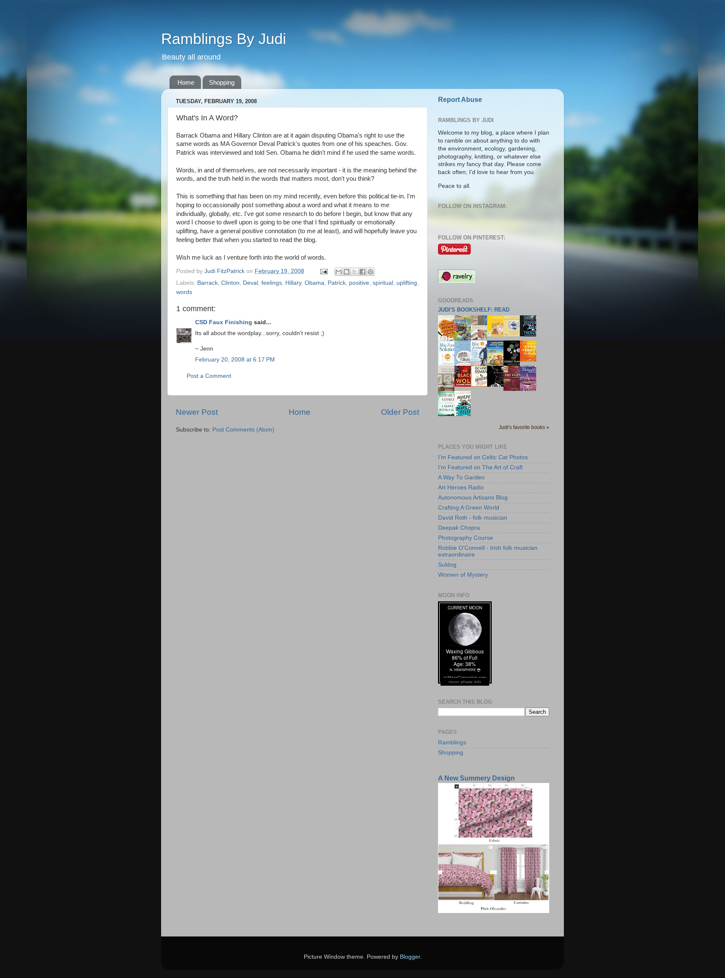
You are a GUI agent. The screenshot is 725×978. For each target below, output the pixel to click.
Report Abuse (460, 99)
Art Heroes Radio (461, 487)
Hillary (293, 283)
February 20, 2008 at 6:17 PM (235, 359)
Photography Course (465, 538)
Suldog (447, 565)
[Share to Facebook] (362, 272)
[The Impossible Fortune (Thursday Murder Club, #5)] (481, 385)
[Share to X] (354, 272)
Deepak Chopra (459, 528)
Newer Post (197, 412)
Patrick (337, 283)
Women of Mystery (463, 575)
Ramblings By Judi (223, 38)
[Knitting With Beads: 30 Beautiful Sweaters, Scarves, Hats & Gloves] (481, 338)
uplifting (406, 283)
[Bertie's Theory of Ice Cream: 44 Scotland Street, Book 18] (497, 334)
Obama (314, 283)
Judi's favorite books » (524, 427)
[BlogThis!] (346, 272)
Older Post (400, 412)
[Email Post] (323, 271)
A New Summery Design (476, 778)
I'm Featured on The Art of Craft (480, 467)
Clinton (230, 283)
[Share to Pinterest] (370, 272)
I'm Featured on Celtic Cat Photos (483, 457)
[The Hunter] (530, 359)
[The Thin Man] (497, 385)
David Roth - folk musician (472, 518)
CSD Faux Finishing (223, 322)
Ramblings (452, 742)
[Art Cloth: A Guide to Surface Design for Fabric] (513, 389)
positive (359, 283)
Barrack (207, 283)
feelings (271, 283)
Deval (250, 283)
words (184, 292)
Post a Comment (209, 376)
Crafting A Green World (468, 508)
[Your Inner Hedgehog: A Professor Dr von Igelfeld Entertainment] (513, 334)
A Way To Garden (461, 477)
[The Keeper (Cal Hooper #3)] (530, 334)
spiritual (383, 283)
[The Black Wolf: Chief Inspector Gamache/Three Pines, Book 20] (464, 385)
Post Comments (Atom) (243, 430)
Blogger (410, 957)
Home (185, 82)
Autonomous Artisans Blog (473, 497)
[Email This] (338, 272)
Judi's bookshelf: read (473, 310)
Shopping (222, 82)
